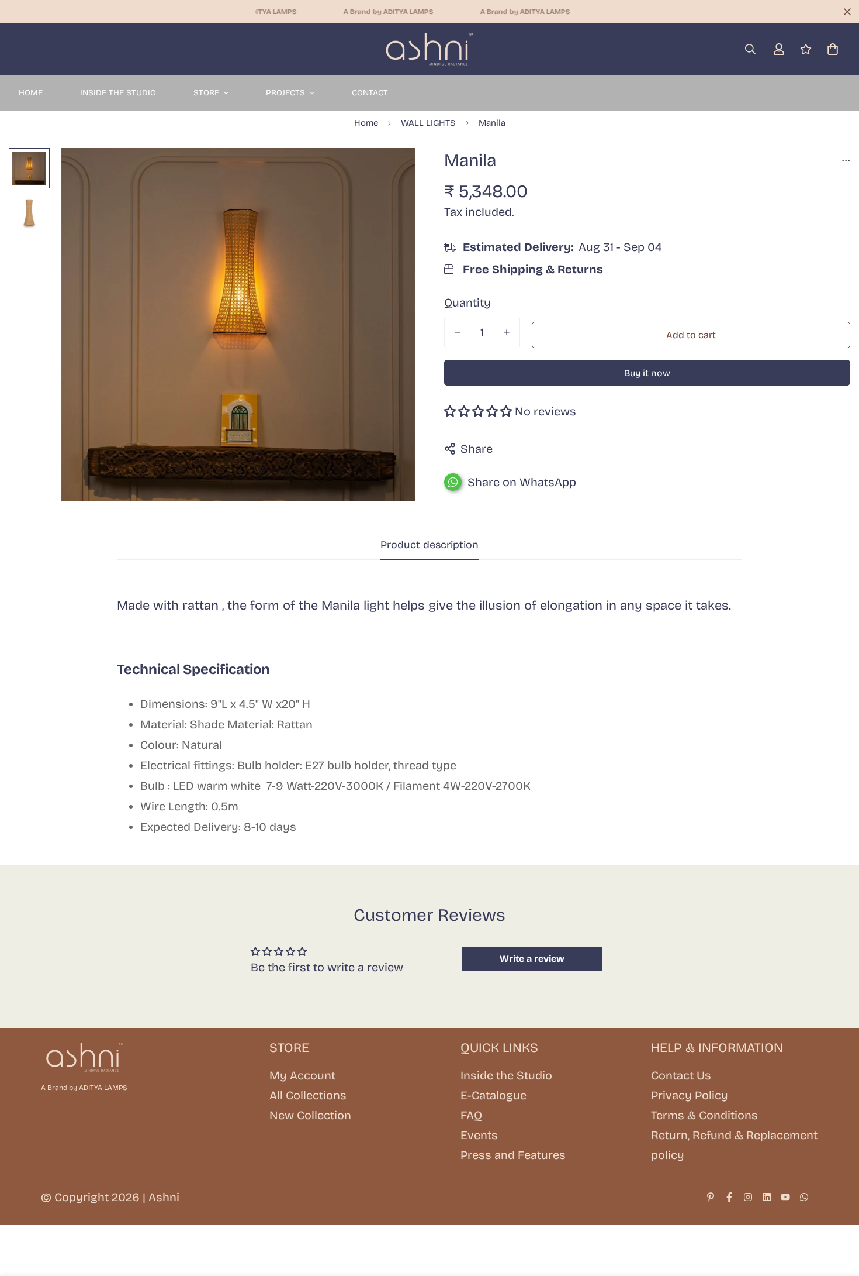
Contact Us (681, 1075)
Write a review (532, 958)
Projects (285, 93)
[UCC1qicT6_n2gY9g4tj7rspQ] (785, 1197)
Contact (370, 93)
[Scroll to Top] (836, 1212)
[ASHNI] (429, 49)
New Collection (310, 1115)
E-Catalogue (493, 1095)
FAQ (471, 1115)
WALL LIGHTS (428, 123)
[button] (832, 49)
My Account (302, 1075)
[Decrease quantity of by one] (457, 332)
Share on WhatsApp (521, 482)
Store (206, 93)
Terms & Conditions (704, 1115)
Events (479, 1135)
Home (31, 93)
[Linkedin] (766, 1197)
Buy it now (647, 373)
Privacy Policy (689, 1095)
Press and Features (513, 1155)
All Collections (308, 1095)
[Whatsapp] (804, 1197)
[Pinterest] (710, 1197)
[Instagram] (748, 1197)
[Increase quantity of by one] (506, 332)
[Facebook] (729, 1197)
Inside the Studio (118, 93)
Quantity (467, 302)
